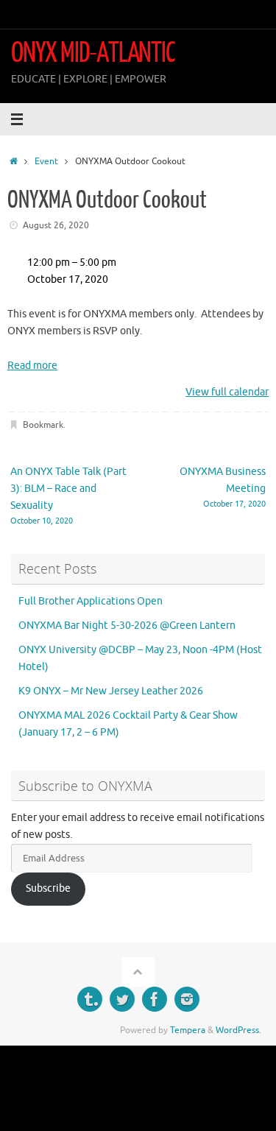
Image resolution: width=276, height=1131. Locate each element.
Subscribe (48, 888)
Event (46, 161)
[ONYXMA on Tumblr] (89, 999)
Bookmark (43, 425)
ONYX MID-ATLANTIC (93, 53)
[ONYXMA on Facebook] (154, 999)
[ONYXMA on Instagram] (186, 999)
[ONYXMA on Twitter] (122, 999)
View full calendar (227, 392)
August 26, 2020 (56, 225)
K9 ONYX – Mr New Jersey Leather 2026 (110, 691)
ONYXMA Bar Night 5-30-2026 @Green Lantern (127, 625)
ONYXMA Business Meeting (223, 487)
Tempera (187, 1030)
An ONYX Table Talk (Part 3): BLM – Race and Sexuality (68, 495)
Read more (32, 365)
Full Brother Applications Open (90, 601)
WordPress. (238, 1030)
